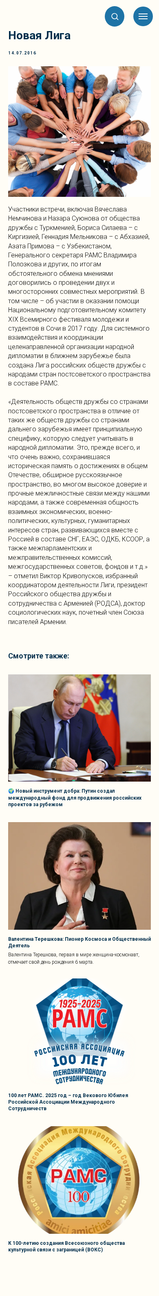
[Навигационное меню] (143, 16)
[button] (115, 16)
